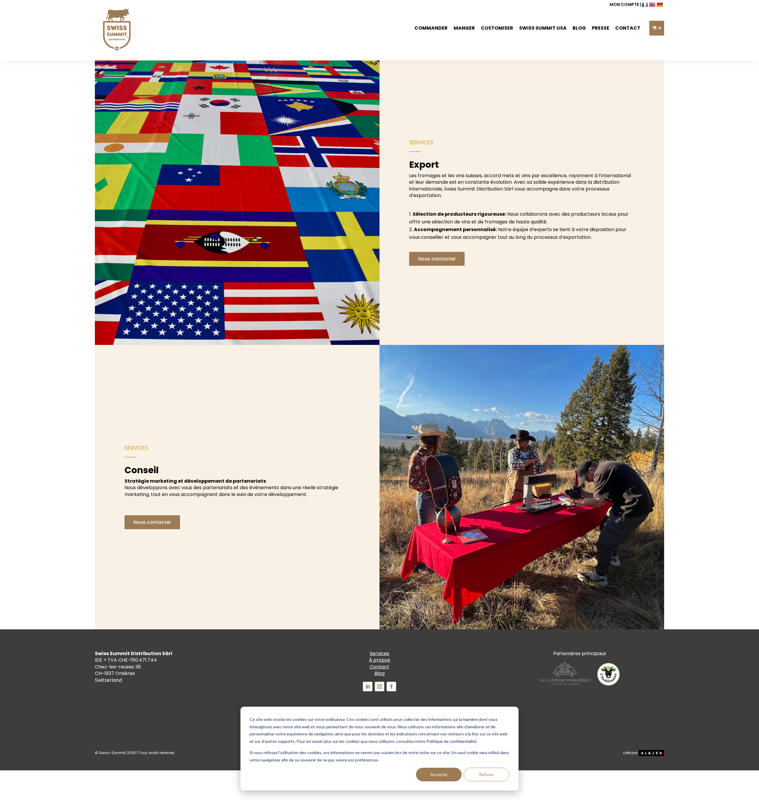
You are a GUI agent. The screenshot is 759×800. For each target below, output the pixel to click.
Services (379, 653)
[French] (645, 4)
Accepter (439, 774)
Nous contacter (437, 258)
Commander (431, 28)
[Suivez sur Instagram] (379, 686)
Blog (579, 28)
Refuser (486, 774)
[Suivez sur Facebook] (391, 686)
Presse (600, 28)
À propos (379, 660)
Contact (627, 28)
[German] (660, 4)
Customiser (497, 28)
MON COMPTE (624, 4)
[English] (653, 4)
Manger (464, 28)
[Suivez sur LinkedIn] (367, 686)
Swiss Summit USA (543, 28)
